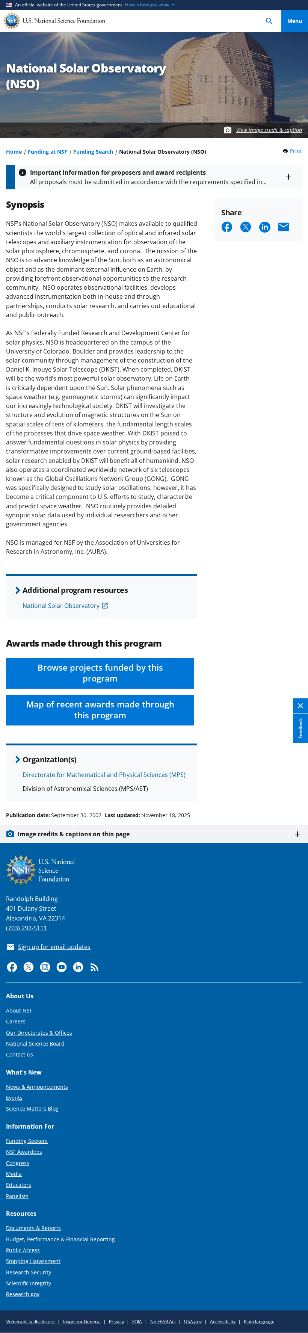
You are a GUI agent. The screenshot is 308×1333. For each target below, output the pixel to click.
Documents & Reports (33, 1228)
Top (294, 787)
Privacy (116, 1321)
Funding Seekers (27, 1140)
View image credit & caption (269, 129)
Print (296, 150)
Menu (294, 20)
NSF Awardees (24, 1151)
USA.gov (193, 1321)
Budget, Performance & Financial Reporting (60, 1239)
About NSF (19, 1010)
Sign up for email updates (54, 947)
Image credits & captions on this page (74, 834)
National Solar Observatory (61, 606)
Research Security (28, 1272)
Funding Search (93, 151)
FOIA (137, 1321)
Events (14, 1097)
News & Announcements (37, 1086)
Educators (18, 1184)
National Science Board (35, 1043)
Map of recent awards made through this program (100, 709)
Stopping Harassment (33, 1261)
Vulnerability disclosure (30, 1321)
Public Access (23, 1250)
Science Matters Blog (32, 1108)
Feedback (300, 728)
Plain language (259, 1321)
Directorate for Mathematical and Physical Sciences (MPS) (104, 775)
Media (14, 1173)
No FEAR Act (163, 1321)
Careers (16, 1021)
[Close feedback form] (300, 706)
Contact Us (19, 1054)
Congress (17, 1163)
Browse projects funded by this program (100, 673)
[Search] (269, 21)
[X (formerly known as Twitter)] (29, 967)
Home (14, 151)
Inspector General (82, 1321)
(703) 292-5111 (26, 928)
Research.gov (22, 1294)
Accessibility (223, 1321)
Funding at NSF (47, 151)
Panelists (17, 1196)
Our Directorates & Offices (39, 1032)
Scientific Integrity (28, 1283)
